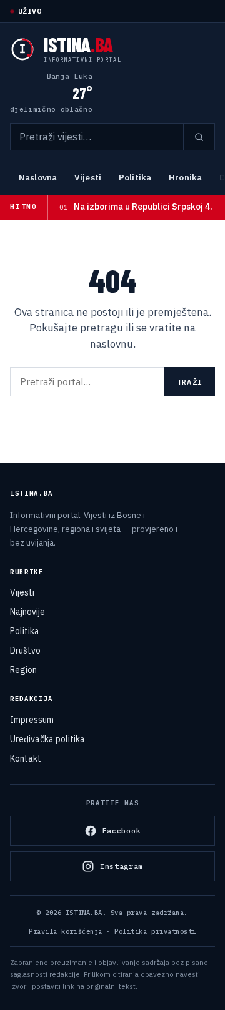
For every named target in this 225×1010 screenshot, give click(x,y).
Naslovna (38, 177)
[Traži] (198, 137)
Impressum (32, 719)
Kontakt (25, 758)
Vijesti (87, 177)
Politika (135, 177)
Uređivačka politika (47, 739)
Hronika (185, 177)
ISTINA (78, 44)
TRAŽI (189, 381)
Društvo (25, 650)
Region (23, 669)
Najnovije (27, 611)
